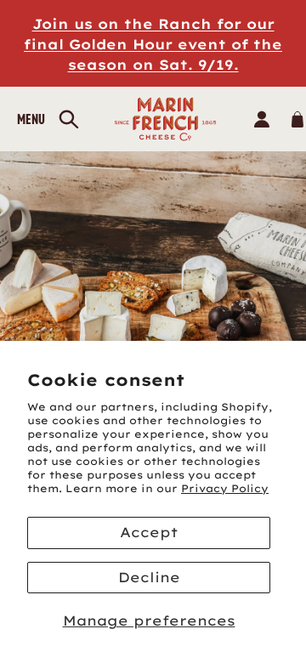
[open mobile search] (69, 119)
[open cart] (297, 119)
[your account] (261, 119)
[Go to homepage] (166, 119)
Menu (31, 119)
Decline (149, 577)
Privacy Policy (225, 488)
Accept (149, 532)
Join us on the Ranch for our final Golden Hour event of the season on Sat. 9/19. (153, 44)
